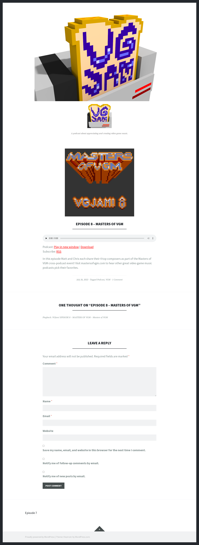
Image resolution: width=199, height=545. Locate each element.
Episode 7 (31, 513)
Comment (50, 363)
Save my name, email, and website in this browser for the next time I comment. (94, 450)
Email (47, 416)
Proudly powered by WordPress (39, 536)
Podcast (101, 279)
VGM (108, 279)
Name (47, 401)
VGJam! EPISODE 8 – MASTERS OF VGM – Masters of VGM (80, 317)
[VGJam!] (99, 57)
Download (87, 247)
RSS (58, 251)
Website (48, 431)
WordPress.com (82, 536)
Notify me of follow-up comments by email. (71, 463)
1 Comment (117, 279)
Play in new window (66, 247)
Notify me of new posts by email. (64, 476)
